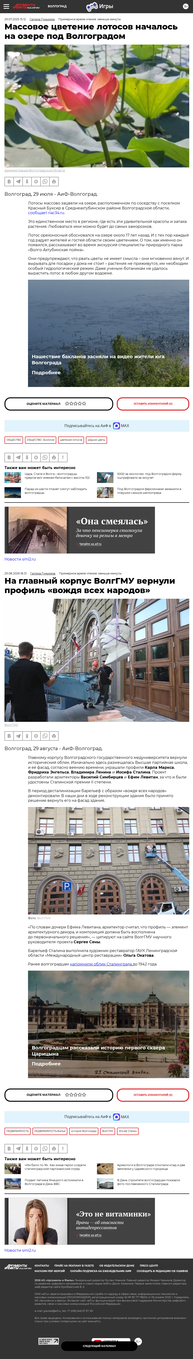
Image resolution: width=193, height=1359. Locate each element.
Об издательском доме (116, 1265)
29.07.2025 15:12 (15, 19)
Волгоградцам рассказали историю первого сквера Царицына (98, 1051)
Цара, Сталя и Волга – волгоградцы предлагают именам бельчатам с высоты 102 (57, 475)
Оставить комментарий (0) (153, 403)
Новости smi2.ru (20, 559)
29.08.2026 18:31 (15, 573)
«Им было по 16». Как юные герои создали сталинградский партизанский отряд (55, 1167)
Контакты (42, 1265)
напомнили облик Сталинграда (101, 964)
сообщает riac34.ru (46, 213)
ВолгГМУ (11, 725)
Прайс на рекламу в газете (74, 1265)
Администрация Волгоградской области (34, 170)
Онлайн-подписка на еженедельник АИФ (100, 1271)
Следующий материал (99, 1346)
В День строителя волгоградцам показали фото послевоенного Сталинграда (148, 1182)
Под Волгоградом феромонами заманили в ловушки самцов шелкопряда (149, 491)
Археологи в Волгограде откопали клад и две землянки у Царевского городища (151, 1167)
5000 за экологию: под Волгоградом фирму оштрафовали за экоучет (149, 475)
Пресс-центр (149, 1265)
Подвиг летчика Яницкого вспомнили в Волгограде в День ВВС (54, 1182)
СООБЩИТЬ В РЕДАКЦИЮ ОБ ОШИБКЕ (162, 1271)
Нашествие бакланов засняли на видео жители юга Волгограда (98, 360)
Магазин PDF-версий (50, 1271)
